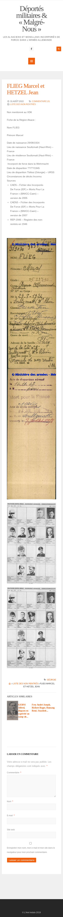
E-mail (11, 815)
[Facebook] (31, 49)
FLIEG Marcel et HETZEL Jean (25, 89)
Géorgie (51, 680)
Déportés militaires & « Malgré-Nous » (31, 18)
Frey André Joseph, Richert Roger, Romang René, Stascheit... (43, 707)
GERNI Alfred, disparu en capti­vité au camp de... (23, 710)
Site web (11, 830)
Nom (10, 801)
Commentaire (14, 772)
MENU (31, 61)
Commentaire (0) (41, 101)
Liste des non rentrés (23, 104)
